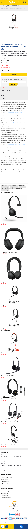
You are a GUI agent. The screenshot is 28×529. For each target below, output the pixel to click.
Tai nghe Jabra (4, 158)
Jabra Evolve (4, 185)
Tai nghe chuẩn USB (5, 6)
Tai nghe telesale (21, 185)
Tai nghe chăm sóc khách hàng (7, 188)
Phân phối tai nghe (5, 190)
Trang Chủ (2, 5)
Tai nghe (7, 5)
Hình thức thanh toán (5, 481)
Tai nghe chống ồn (5, 187)
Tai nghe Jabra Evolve (12, 185)
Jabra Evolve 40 (22, 187)
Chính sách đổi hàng (5, 495)
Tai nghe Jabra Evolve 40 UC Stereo (15, 112)
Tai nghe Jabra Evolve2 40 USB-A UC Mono (16, 144)
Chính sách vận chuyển (5, 491)
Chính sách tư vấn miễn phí (6, 497)
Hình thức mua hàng (5, 483)
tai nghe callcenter (16, 122)
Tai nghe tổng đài (18, 188)
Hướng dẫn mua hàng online (6, 477)
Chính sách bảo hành (5, 493)
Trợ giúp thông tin (4, 479)
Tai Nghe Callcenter (15, 5)
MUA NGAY (14, 74)
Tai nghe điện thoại (14, 187)
